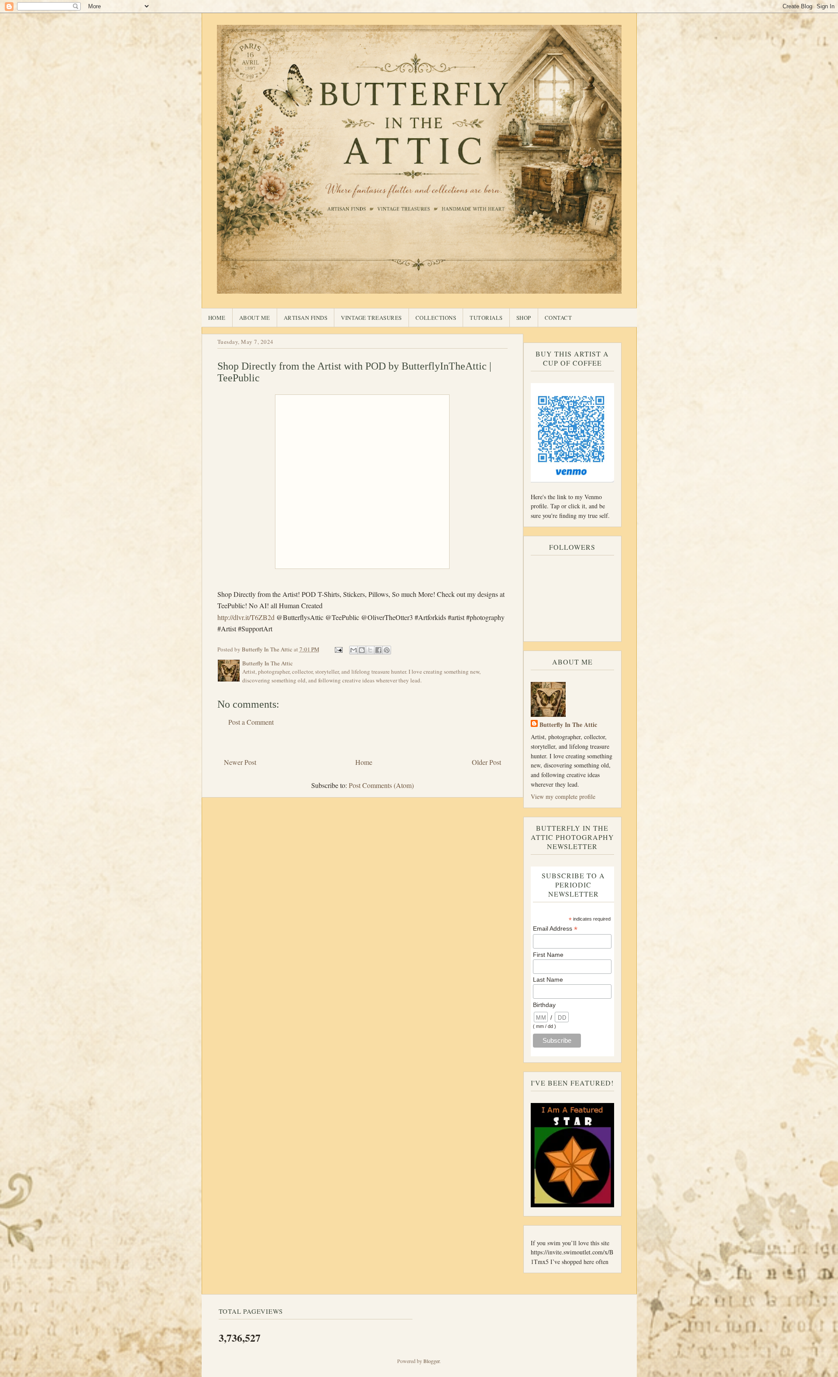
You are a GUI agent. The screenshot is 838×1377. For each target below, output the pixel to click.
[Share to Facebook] (378, 650)
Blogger (431, 1360)
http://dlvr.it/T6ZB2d (246, 617)
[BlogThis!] (361, 650)
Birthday (544, 1004)
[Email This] (353, 650)
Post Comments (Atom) (381, 785)
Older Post (486, 762)
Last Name (548, 979)
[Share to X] (370, 650)
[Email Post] (338, 649)
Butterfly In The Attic (568, 724)
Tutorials (486, 318)
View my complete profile (563, 796)
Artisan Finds (306, 318)
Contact (558, 318)
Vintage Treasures (371, 318)
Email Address (555, 929)
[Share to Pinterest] (386, 650)
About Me (254, 318)
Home (217, 318)
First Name (548, 954)
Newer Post (240, 762)
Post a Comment (251, 721)
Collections (436, 318)
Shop (523, 318)
